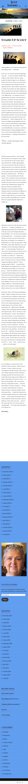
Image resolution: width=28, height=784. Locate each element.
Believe (5, 739)
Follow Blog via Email (9, 584)
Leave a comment (8, 47)
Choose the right (7, 742)
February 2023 (7, 482)
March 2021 (6, 492)
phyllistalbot (18, 45)
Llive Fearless (6, 763)
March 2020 (6, 513)
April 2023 (6, 478)
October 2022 (7, 485)
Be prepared (6, 735)
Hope (4, 749)
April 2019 (6, 524)
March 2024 (6, 475)
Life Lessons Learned (7, 693)
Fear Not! (4, 709)
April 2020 (6, 510)
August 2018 (6, 531)
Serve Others (6, 770)
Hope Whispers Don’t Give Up (9, 699)
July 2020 (5, 506)
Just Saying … (14, 3)
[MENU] (2, 6)
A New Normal (5, 715)
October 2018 (7, 527)
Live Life (5, 760)
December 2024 (7, 471)
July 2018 (5, 534)
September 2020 (7, 499)
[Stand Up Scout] (11, 35)
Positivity (5, 767)
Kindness (5, 753)
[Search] (24, 6)
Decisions (5, 746)
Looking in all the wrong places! (10, 704)
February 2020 (7, 517)
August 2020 (6, 503)
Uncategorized (7, 774)
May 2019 (6, 520)
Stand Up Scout (13, 40)
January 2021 (6, 496)
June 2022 (6, 489)
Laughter (5, 756)
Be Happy (5, 732)
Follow (5, 599)
